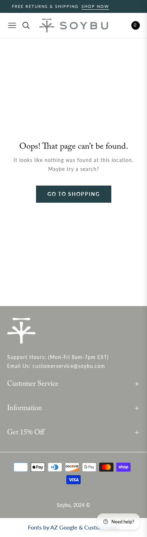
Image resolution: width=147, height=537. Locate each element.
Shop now (91, 6)
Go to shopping (73, 194)
